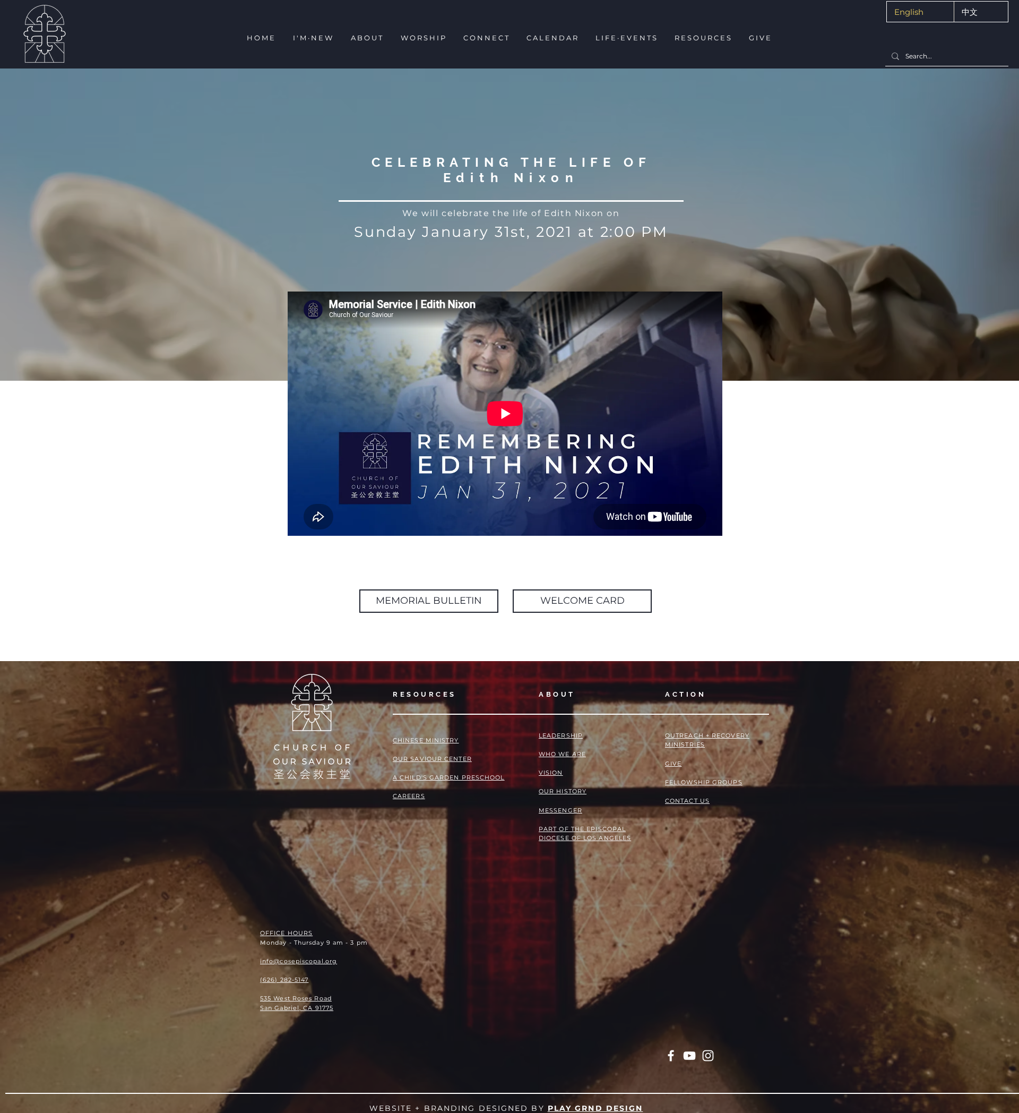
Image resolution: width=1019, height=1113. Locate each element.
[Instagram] (708, 1055)
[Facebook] (670, 1055)
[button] (312, 38)
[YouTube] (689, 1055)
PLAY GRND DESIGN (595, 1108)
